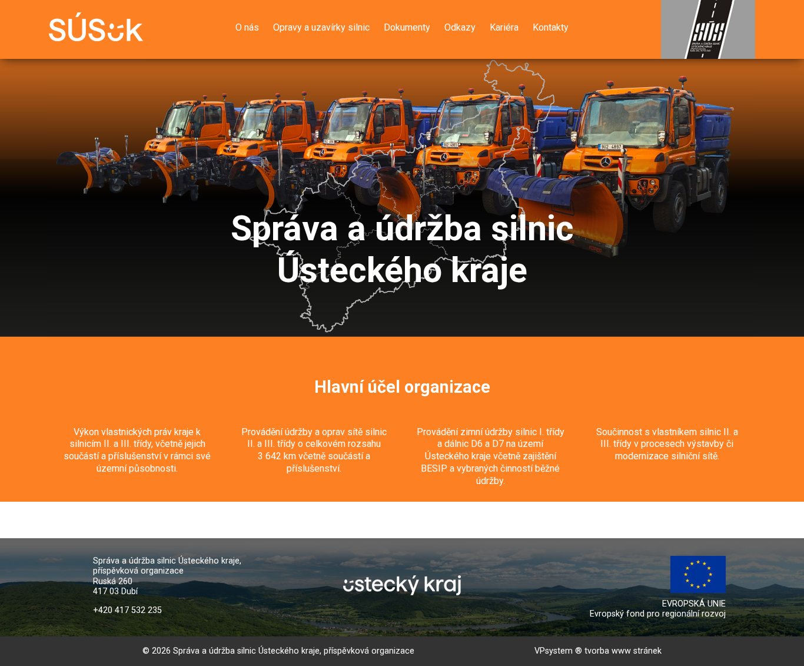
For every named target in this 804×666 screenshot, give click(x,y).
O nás (247, 27)
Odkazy (460, 27)
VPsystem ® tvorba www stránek (598, 651)
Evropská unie (715, 561)
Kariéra (504, 27)
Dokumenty (407, 27)
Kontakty (551, 27)
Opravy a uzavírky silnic (321, 27)
